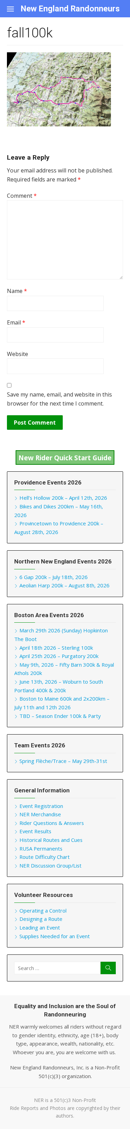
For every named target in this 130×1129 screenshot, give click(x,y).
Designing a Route (40, 918)
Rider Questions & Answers (51, 822)
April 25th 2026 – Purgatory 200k (58, 655)
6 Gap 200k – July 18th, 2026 (53, 577)
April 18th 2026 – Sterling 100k (56, 647)
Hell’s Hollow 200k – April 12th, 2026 (63, 497)
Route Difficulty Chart (44, 856)
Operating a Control (43, 910)
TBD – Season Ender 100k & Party (60, 715)
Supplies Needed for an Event (54, 936)
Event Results (35, 831)
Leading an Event (39, 927)
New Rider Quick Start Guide (65, 457)
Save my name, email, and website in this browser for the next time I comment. (59, 399)
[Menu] (14, 8)
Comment (22, 195)
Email (16, 322)
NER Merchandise (40, 814)
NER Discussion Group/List (50, 865)
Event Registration (41, 805)
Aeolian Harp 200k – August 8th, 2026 (64, 585)
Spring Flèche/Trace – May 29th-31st (63, 760)
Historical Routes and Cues (51, 839)
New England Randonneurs (70, 9)
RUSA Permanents (40, 848)
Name (17, 291)
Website (17, 354)
